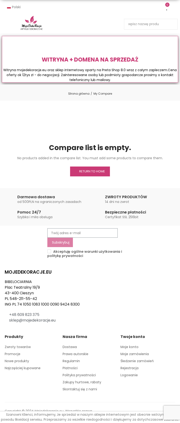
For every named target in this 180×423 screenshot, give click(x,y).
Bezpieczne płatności (125, 212)
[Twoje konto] (175, 7)
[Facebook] (8, 331)
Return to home (92, 171)
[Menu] (64, 23)
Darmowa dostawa (36, 197)
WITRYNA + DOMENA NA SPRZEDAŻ (90, 59)
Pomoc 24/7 (29, 212)
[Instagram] (16, 331)
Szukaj (170, 24)
